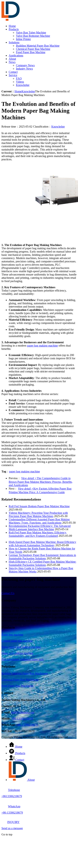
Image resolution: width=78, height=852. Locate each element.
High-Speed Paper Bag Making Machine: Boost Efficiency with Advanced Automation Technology (42, 543)
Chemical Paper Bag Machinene (19, 679)
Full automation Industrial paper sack (22, 659)
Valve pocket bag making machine (21, 646)
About (12, 58)
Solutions (14, 42)
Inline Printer (23, 39)
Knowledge (22, 85)
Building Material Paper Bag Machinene (24, 673)
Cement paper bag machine (17, 640)
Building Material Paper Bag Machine (37, 45)
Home (12, 26)
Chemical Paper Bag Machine (33, 48)
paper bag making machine (42, 345)
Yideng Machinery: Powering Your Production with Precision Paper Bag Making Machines (38, 514)
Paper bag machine (12, 634)
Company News (25, 65)
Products (14, 29)
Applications (16, 55)
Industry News (24, 68)
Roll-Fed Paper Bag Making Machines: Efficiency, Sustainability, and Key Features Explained (38, 534)
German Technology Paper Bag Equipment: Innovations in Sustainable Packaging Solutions (42, 557)
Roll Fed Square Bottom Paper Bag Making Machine (39, 506)
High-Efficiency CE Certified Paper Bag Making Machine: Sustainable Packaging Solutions (42, 563)
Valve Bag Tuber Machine (31, 32)
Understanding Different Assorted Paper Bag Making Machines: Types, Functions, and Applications (39, 521)
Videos (20, 81)
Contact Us (7, 593)
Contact (13, 71)
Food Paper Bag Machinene (17, 685)
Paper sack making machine (17, 653)
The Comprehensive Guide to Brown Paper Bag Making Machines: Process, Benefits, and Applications (41, 482)
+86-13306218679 (22, 718)
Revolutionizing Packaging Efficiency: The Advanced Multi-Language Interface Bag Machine (40, 527)
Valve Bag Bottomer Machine (33, 35)
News (12, 62)
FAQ (19, 78)
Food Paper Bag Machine (30, 52)
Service (13, 75)
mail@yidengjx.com (22, 712)
